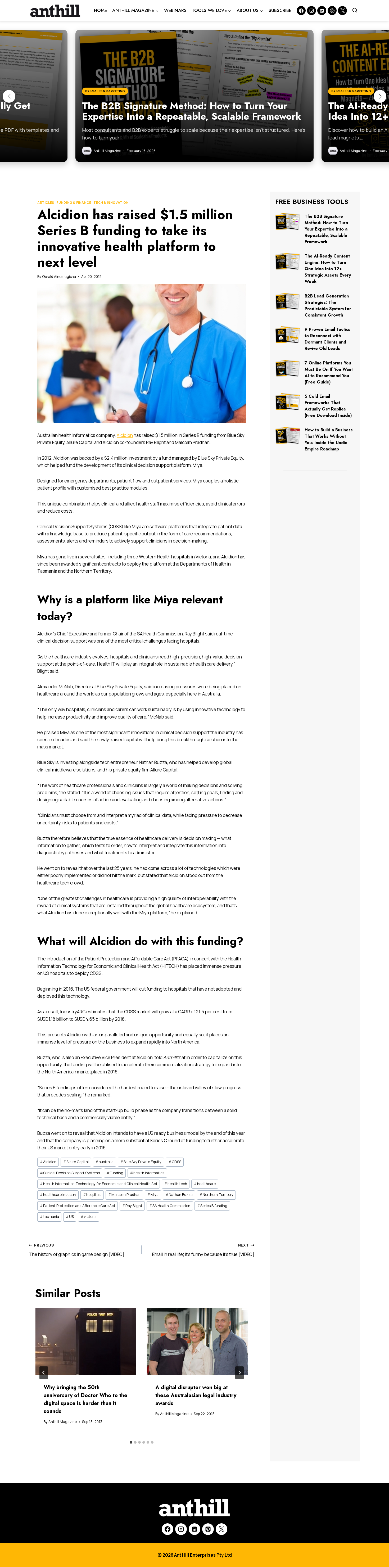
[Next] (239, 1372)
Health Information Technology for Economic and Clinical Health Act (98, 1183)
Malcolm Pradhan (124, 1194)
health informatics (147, 1173)
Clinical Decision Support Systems (70, 1173)
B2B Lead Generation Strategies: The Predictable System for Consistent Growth (328, 305)
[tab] (131, 1442)
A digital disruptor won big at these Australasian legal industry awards (195, 1395)
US (70, 1216)
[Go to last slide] (43, 1372)
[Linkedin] (321, 10)
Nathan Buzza (179, 1194)
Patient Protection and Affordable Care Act (77, 1205)
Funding (114, 1173)
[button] (9, 96)
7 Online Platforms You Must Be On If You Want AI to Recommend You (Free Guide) (329, 372)
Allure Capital (76, 1161)
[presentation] (85, 1341)
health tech (175, 1183)
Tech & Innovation (111, 202)
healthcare (205, 1183)
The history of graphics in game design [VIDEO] (76, 1250)
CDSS (174, 1161)
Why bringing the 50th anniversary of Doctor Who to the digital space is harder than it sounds (85, 1399)
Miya (153, 1194)
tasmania (49, 1216)
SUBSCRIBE (280, 10)
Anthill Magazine (62, 1421)
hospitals (92, 1194)
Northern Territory (216, 1194)
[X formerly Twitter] (342, 10)
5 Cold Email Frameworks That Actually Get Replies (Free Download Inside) (328, 405)
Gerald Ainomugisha (59, 276)
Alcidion (125, 435)
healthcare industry (58, 1194)
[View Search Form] (355, 10)
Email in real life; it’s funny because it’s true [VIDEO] (203, 1250)
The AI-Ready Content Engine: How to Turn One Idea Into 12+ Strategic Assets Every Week (328, 269)
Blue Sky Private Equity (140, 1161)
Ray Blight (132, 1205)
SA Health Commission (169, 1205)
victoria (88, 1216)
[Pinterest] (332, 10)
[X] (221, 1529)
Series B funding (212, 1205)
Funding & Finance (74, 202)
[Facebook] (301, 10)
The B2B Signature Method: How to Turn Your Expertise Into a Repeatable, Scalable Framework (326, 229)
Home (100, 10)
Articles (45, 202)
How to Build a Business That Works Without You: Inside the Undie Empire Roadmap (329, 439)
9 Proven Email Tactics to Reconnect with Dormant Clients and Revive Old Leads (327, 338)
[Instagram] (311, 10)
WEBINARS (175, 10)
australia (104, 1161)
